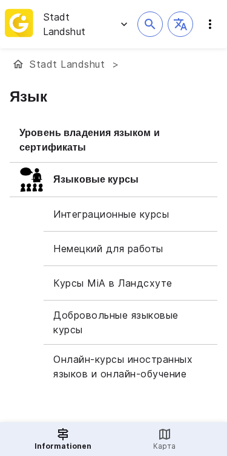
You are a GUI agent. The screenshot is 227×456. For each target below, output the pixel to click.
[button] (180, 24)
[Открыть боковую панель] (210, 24)
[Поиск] (150, 24)
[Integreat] (19, 24)
